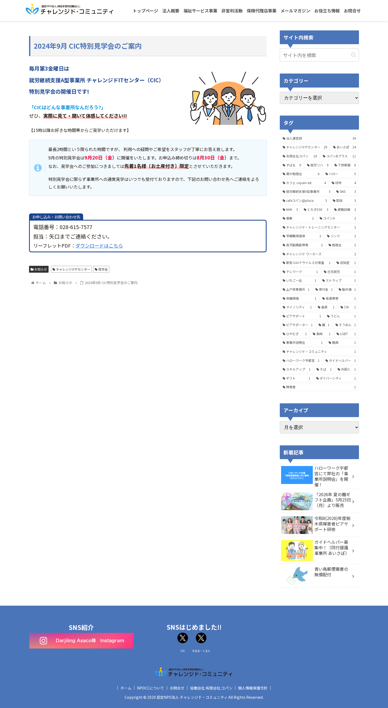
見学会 (102, 269)
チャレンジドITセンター (72, 269)
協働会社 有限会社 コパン (211, 688)
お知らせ (40, 269)
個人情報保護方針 (253, 688)
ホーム (125, 688)
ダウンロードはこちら (99, 245)
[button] (353, 55)
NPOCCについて (150, 688)
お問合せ (177, 688)
